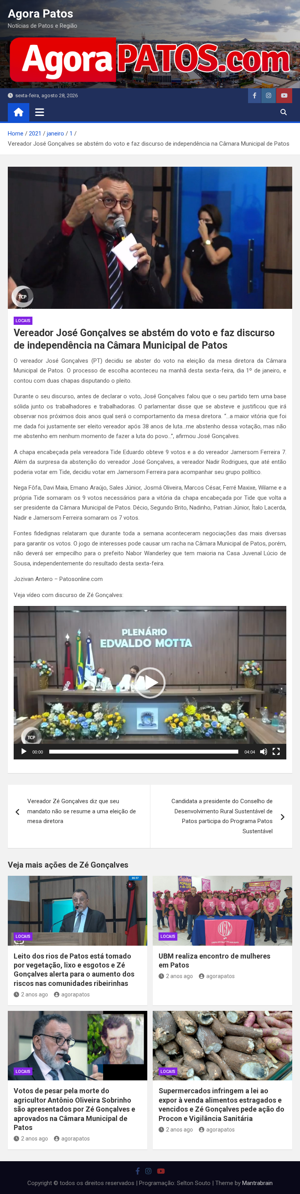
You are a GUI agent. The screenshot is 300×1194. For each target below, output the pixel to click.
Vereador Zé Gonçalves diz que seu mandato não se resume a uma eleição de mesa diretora (81, 811)
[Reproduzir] (24, 752)
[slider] (143, 752)
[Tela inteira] (276, 752)
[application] (150, 682)
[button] (150, 683)
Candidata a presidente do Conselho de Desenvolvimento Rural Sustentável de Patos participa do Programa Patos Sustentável (222, 816)
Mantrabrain (257, 1183)
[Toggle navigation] (39, 112)
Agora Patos (40, 13)
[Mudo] (264, 752)
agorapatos (75, 994)
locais (23, 320)
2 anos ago (34, 994)
